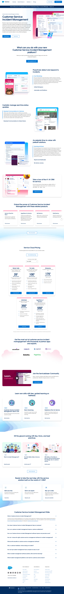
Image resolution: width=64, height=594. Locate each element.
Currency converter (31, 259)
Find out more (7, 223)
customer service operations (33, 520)
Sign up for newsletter (49, 497)
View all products (32, 232)
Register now (52, 6)
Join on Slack (37, 382)
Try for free (16, 36)
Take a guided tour (31, 61)
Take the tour (37, 191)
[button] (61, 218)
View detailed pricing (32, 254)
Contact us (40, 326)
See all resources (32, 471)
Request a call (27, 497)
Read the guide (7, 464)
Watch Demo (6, 36)
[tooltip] (35, 259)
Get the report (27, 464)
